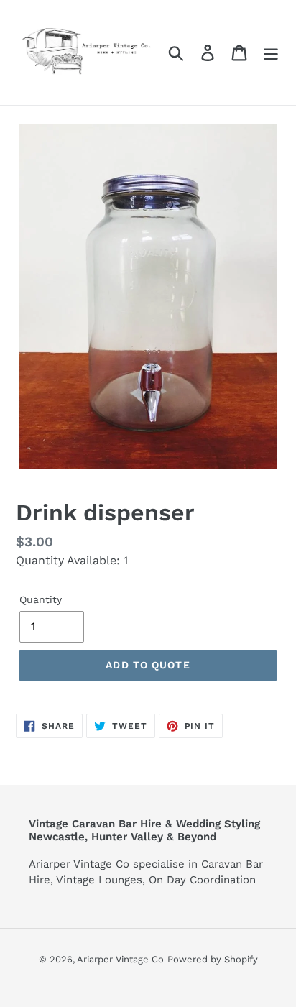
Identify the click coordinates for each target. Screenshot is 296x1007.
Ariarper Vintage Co (120, 959)
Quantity (40, 599)
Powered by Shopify (212, 959)
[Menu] (271, 53)
